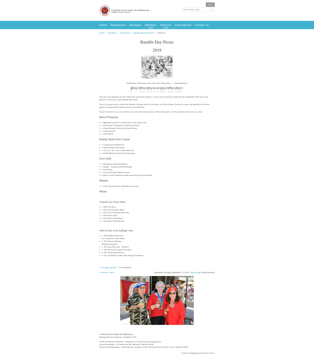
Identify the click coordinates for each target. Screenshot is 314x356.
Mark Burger (196, 272)
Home (102, 33)
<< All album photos (108, 267)
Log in (210, 4)
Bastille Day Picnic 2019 (144, 33)
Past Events (125, 33)
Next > (112, 272)
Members (112, 33)
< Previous (103, 272)
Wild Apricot (194, 353)
